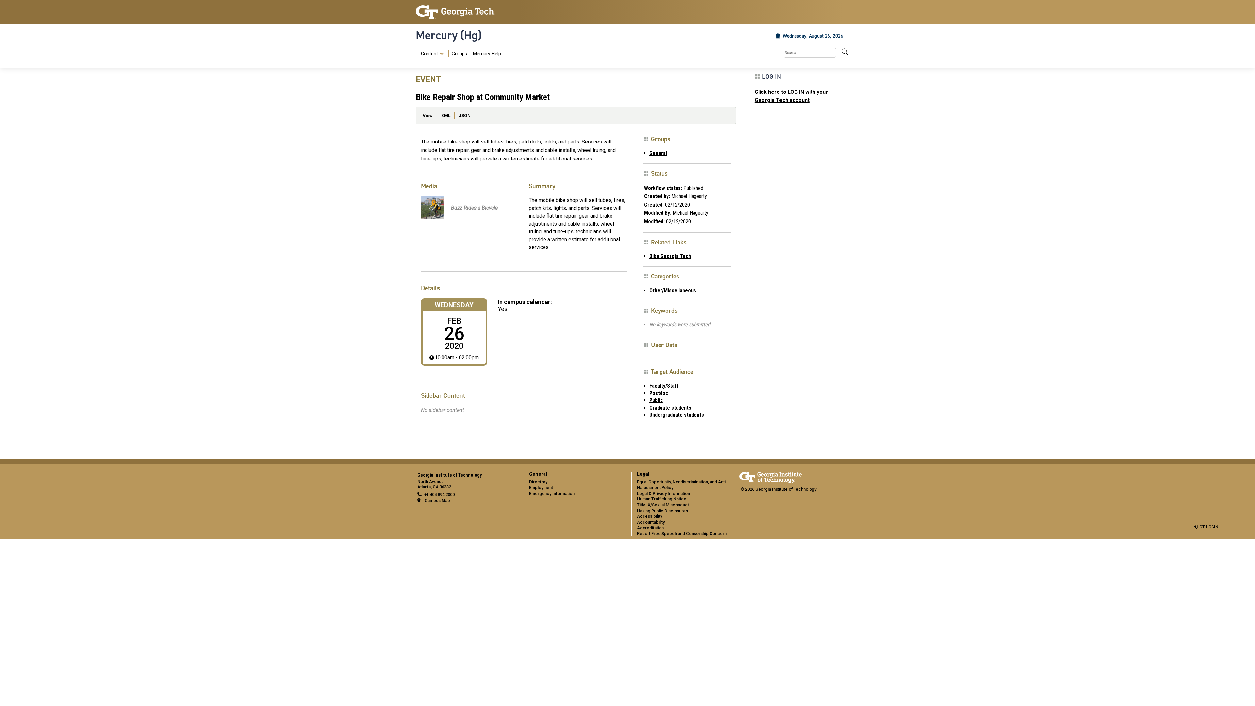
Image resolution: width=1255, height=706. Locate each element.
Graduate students (670, 408)
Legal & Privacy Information (663, 493)
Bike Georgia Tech (670, 256)
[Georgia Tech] (466, 12)
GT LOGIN (1208, 526)
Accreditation (650, 527)
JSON (465, 115)
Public (656, 400)
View (428, 115)
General (658, 153)
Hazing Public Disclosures (662, 510)
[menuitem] (460, 54)
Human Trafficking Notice (661, 498)
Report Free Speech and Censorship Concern (682, 533)
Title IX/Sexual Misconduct (663, 504)
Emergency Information (552, 493)
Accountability (651, 522)
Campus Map (437, 500)
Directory (538, 481)
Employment (541, 487)
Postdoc (658, 393)
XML (445, 115)
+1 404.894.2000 (439, 494)
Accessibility (649, 516)
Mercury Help (487, 54)
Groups (459, 54)
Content (429, 54)
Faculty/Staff (663, 386)
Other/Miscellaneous (672, 290)
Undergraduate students (676, 415)
